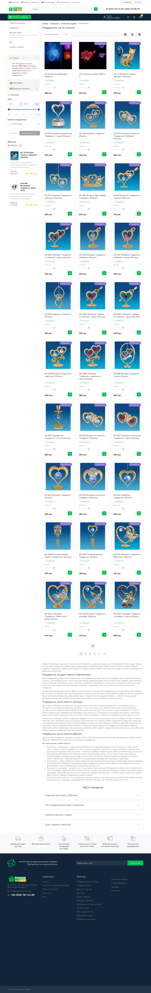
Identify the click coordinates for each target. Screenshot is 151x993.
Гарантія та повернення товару (55, 885)
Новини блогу (64, 2)
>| (104, 654)
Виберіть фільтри (29, 133)
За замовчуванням (52, 34)
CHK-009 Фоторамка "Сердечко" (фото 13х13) (28, 186)
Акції (44, 897)
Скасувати (13, 133)
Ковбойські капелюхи (86, 919)
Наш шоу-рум (49, 2)
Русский (137, 2)
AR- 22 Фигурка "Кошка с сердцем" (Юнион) (28, 154)
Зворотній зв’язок (50, 889)
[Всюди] (91, 9)
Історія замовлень (119, 883)
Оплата (26, 2)
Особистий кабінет (119, 879)
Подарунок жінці (84, 885)
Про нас (35, 2)
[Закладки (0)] (134, 17)
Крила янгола (83, 908)
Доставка (15, 2)
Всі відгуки (12, 145)
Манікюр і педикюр (85, 900)
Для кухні (81, 893)
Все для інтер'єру (84, 889)
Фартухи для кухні (84, 916)
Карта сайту (47, 893)
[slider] (9, 109)
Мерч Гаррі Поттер (85, 912)
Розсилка (115, 891)
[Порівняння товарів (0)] (128, 17)
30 (66, 34)
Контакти (76, 2)
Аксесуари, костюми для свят (89, 904)
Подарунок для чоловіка (87, 882)
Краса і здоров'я (84, 897)
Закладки (115, 887)
